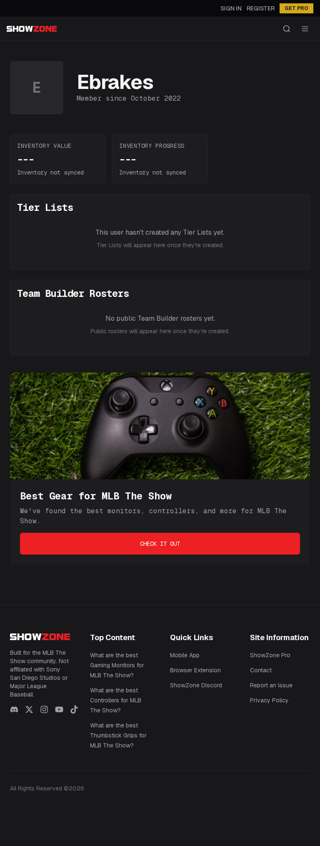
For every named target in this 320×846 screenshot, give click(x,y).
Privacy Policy (269, 700)
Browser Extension (195, 670)
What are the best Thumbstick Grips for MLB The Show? (118, 735)
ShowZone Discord (196, 685)
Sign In (231, 8)
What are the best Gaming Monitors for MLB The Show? (117, 665)
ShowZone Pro (270, 655)
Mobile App (185, 655)
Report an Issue (271, 685)
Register (261, 8)
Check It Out (160, 543)
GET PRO (296, 8)
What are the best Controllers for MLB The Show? (115, 700)
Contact (261, 670)
